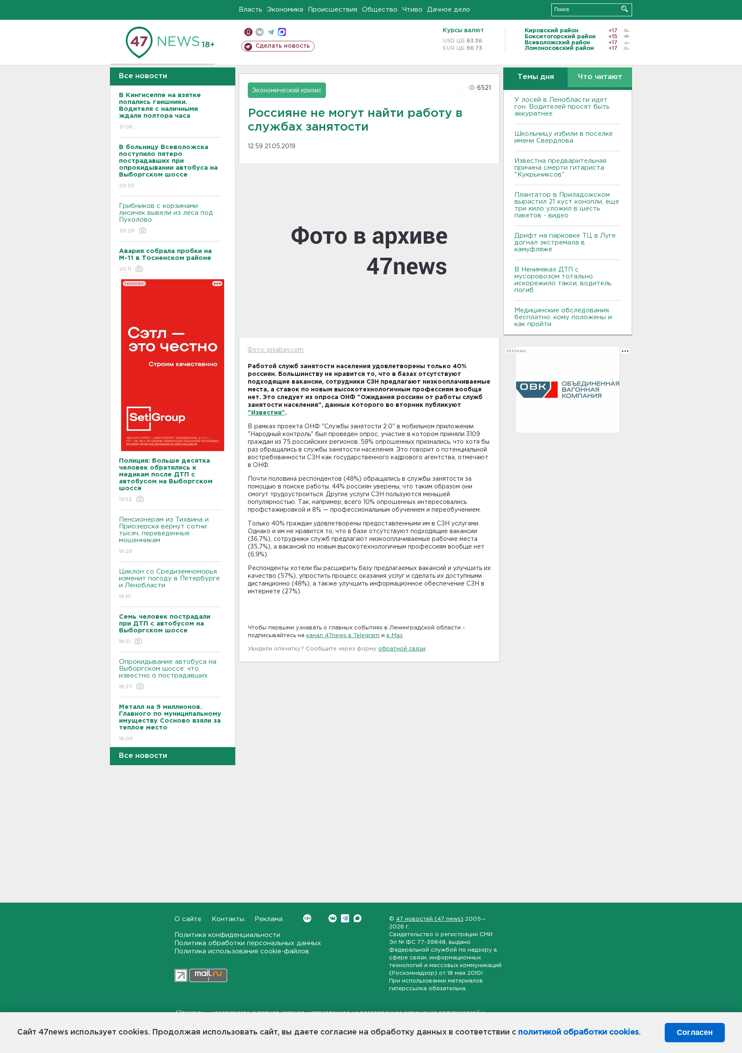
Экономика (285, 9)
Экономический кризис (287, 90)
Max (357, 918)
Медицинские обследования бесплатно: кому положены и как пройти (563, 317)
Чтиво (412, 9)
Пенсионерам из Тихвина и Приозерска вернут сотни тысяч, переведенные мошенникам (164, 535)
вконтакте (259, 32)
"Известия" (266, 412)
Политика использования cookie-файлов (241, 951)
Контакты (228, 919)
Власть (250, 9)
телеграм (271, 32)
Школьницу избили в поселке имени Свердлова (563, 137)
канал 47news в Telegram (343, 635)
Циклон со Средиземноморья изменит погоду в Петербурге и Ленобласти (169, 584)
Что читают (600, 77)
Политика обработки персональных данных (247, 943)
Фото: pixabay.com (275, 350)
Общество (380, 9)
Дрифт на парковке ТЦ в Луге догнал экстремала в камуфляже (565, 242)
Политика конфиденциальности (227, 935)
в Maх (394, 635)
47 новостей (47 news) (429, 919)
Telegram (345, 918)
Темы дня (535, 77)
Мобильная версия (248, 32)
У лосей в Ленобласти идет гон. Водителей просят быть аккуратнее (562, 106)
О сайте (187, 919)
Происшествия (332, 9)
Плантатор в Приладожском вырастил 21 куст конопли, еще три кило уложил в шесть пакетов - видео (566, 205)
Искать (624, 9)
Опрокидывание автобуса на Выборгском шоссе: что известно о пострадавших (167, 674)
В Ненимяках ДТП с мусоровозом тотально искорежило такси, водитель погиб (562, 280)
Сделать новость (282, 46)
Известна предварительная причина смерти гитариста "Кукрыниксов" (560, 167)
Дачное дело (448, 9)
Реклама (269, 919)
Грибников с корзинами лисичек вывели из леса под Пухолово (166, 218)
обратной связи (402, 649)
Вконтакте (332, 918)
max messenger (282, 32)
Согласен (695, 1032)
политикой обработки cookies (578, 1032)
